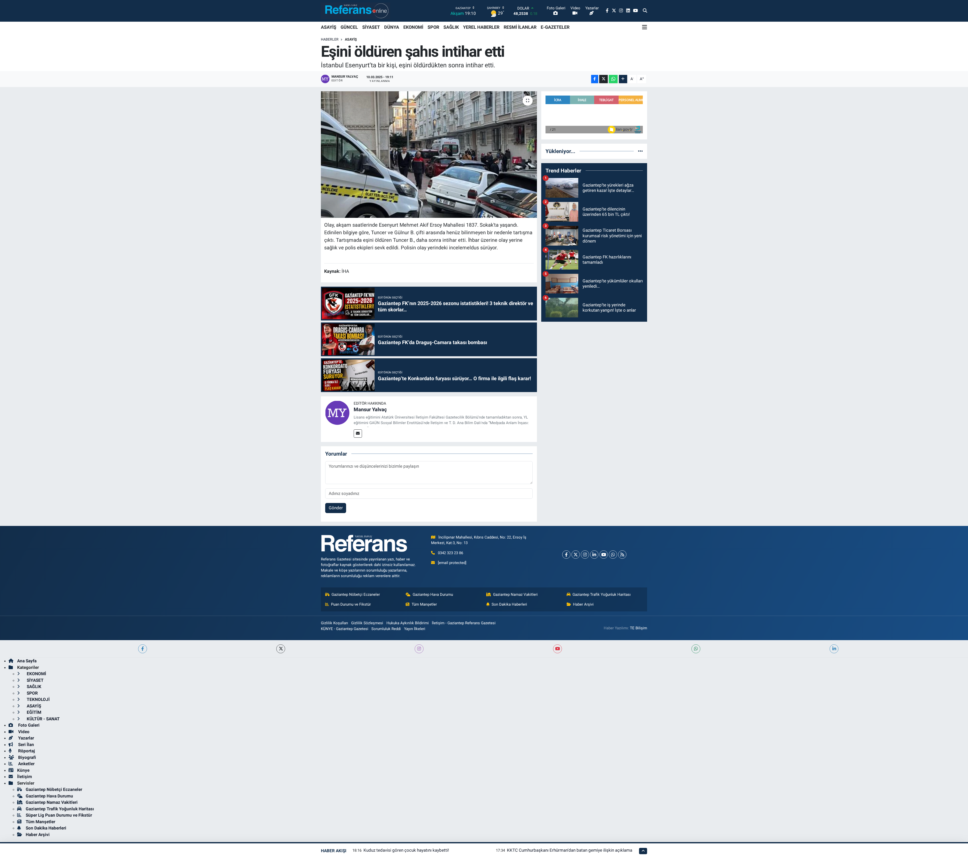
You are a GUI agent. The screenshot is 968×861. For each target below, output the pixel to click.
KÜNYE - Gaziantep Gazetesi (344, 629)
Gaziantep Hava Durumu (433, 594)
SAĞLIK (451, 27)
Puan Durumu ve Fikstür (351, 604)
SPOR (433, 27)
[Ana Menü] (644, 27)
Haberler (330, 39)
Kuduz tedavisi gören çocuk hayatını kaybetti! (406, 850)
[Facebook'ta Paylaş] (594, 79)
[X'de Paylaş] (603, 79)
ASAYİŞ (328, 27)
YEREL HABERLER (481, 27)
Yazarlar (25, 737)
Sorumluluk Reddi (386, 629)
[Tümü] (640, 151)
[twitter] (280, 648)
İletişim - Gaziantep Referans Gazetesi (464, 623)
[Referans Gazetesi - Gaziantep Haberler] (355, 10)
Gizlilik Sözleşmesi (367, 623)
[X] (575, 554)
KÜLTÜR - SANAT (43, 718)
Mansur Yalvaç (370, 409)
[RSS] (622, 554)
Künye (23, 770)
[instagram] (419, 648)
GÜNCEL (349, 27)
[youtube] (557, 648)
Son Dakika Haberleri (509, 604)
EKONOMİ (413, 27)
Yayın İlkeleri (414, 629)
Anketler (26, 763)
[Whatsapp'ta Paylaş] (613, 79)
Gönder (336, 507)
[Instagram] (585, 554)
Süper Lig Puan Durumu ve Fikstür (59, 815)
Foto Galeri (28, 725)
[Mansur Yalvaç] (337, 412)
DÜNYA (391, 27)
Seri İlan (25, 744)
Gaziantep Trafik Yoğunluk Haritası (601, 594)
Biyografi (26, 757)
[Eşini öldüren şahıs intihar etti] (429, 154)
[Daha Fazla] (623, 79)
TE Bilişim (638, 628)
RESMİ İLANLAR (520, 27)
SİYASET (371, 27)
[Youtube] (603, 554)
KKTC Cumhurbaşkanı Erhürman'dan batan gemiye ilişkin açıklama (569, 850)
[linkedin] (834, 648)
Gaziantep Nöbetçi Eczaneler (355, 594)
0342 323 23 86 (450, 553)
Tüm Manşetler (424, 604)
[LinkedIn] (594, 554)
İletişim (24, 776)
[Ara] (645, 11)
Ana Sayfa (27, 660)
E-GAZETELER (555, 27)
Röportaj (26, 750)
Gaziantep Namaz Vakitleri (515, 594)
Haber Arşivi (583, 604)
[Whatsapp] (613, 554)
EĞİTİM (33, 712)
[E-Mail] (358, 433)
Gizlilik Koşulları (334, 623)
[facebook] (142, 648)
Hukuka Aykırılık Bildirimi (407, 623)
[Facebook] (566, 554)
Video (23, 731)
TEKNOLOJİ (38, 699)
